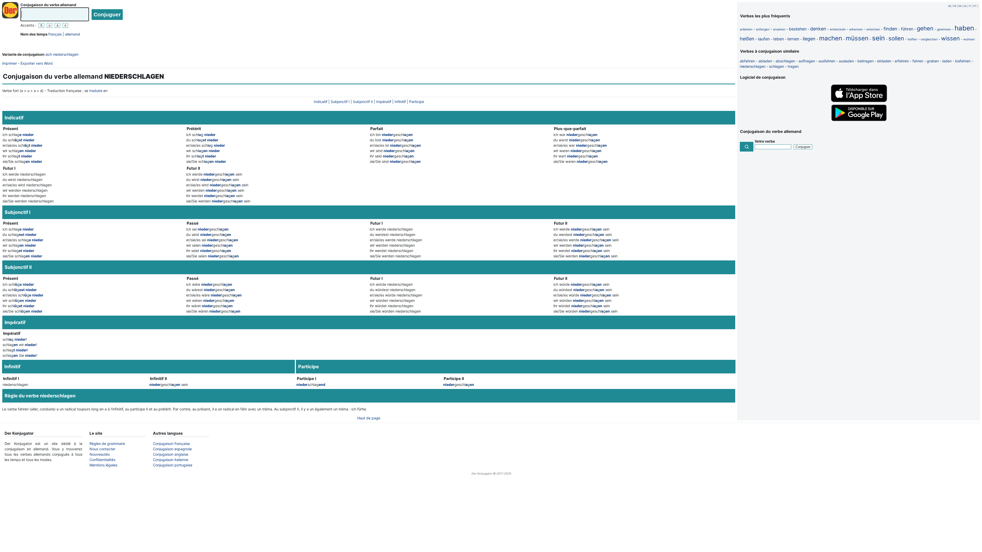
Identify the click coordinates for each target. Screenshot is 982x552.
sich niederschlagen (62, 54)
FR (954, 6)
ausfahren (827, 61)
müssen (857, 38)
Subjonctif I (340, 101)
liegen (809, 38)
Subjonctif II (363, 101)
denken (818, 28)
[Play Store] (859, 120)
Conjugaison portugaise (172, 465)
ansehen (779, 29)
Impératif (383, 101)
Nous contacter (102, 449)
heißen (747, 38)
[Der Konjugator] (10, 10)
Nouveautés (100, 454)
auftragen (807, 61)
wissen (950, 38)
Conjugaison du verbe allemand (48, 5)
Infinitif (400, 101)
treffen (912, 39)
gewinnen (944, 29)
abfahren (747, 61)
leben (778, 38)
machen (830, 38)
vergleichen (929, 39)
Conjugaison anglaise (170, 454)
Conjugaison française (171, 443)
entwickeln (838, 29)
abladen (765, 61)
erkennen (856, 29)
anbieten (746, 29)
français (55, 34)
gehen (925, 28)
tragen (793, 66)
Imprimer (9, 63)
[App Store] (859, 101)
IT (970, 6)
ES (965, 6)
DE (949, 6)
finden (890, 28)
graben (933, 61)
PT (974, 6)
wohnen (969, 39)
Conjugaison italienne (170, 459)
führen (907, 28)
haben (964, 28)
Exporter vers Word (36, 63)
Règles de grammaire (107, 443)
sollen (896, 38)
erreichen (873, 29)
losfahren (962, 61)
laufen (764, 38)
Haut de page (368, 418)
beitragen (865, 61)
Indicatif (320, 101)
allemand (72, 34)
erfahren (902, 61)
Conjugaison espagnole (172, 449)
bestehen (798, 28)
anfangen (762, 29)
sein (878, 38)
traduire (95, 90)
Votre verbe (765, 141)
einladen (884, 61)
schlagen (776, 66)
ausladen (846, 61)
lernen (793, 38)
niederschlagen (752, 66)
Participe (416, 101)
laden (947, 61)
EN (960, 6)
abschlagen (785, 61)
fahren (917, 61)
